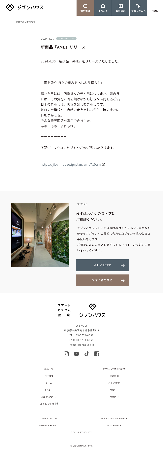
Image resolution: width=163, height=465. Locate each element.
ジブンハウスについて (114, 369)
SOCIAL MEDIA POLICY (114, 418)
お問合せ (114, 396)
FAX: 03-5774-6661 (82, 340)
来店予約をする (102, 280)
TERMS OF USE (48, 418)
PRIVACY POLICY (48, 425)
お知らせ (114, 389)
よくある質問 (47, 403)
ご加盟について (49, 396)
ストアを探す (102, 265)
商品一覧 (48, 369)
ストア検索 (114, 382)
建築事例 (114, 376)
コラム (49, 382)
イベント (48, 389)
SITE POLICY (114, 425)
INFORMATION (25, 21)
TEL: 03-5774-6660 (82, 335)
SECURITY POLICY (81, 432)
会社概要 (48, 376)
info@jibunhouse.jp (81, 344)
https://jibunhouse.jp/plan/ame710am (71, 164)
